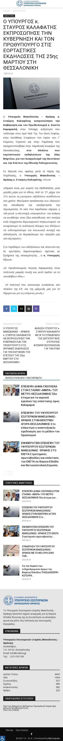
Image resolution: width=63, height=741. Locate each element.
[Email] (21, 308)
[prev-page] (5, 473)
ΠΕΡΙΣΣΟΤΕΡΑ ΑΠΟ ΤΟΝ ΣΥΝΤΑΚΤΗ (23, 378)
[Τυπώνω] (29, 308)
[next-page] (10, 473)
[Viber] (36, 308)
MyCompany (54, 738)
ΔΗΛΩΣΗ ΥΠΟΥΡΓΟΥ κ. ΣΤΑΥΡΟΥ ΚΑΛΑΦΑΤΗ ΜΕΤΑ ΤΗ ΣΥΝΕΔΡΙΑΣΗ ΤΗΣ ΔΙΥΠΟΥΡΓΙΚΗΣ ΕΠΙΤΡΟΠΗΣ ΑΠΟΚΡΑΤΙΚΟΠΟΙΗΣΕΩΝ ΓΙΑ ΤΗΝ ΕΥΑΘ (47, 338)
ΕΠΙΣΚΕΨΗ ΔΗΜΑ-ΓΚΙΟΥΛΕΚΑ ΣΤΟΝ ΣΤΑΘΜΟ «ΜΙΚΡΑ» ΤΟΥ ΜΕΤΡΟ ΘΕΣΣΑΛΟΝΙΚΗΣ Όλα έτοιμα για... (40, 494)
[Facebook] (6, 308)
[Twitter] (14, 308)
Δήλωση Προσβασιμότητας (15, 708)
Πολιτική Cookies (11, 710)
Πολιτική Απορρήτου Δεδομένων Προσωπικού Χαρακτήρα (29, 706)
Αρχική (6, 10)
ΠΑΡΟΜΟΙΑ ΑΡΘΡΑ (15, 373)
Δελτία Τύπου (19, 10)
